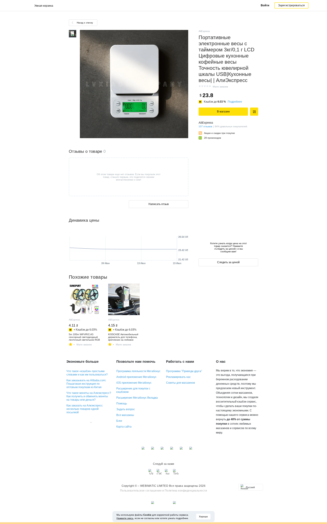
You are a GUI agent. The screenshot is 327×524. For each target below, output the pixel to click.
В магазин (223, 111)
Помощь (121, 403)
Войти (265, 5)
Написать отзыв (159, 204)
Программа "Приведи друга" (184, 371)
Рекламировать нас (178, 376)
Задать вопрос (125, 409)
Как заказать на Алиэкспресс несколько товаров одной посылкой (84, 409)
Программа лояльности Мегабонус (138, 371)
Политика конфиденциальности (186, 490)
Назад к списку (85, 22)
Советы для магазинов (180, 382)
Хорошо (203, 516)
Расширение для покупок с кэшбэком (133, 390)
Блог (119, 420)
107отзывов (205, 126)
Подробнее (235, 101)
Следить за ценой (228, 262)
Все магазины (125, 415)
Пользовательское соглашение (141, 490)
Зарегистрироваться (291, 5)
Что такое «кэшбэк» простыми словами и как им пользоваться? (87, 373)
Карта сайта (123, 426)
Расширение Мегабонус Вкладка (137, 397)
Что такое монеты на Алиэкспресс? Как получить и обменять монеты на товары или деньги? (88, 396)
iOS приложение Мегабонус (134, 382)
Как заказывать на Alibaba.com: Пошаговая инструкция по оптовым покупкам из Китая (86, 384)
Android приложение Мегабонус (136, 376)
